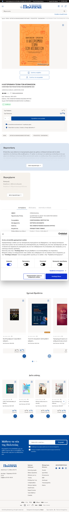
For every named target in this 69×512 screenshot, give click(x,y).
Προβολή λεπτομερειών (57, 270)
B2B (43, 477)
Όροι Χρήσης (49, 509)
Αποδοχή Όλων (56, 276)
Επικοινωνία (45, 475)
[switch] (26, 264)
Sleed (41, 509)
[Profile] (62, 6)
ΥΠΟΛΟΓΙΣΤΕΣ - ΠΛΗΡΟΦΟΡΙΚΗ (38, 18)
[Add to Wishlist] (63, 25)
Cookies (30, 495)
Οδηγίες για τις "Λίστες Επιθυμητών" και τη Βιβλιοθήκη (32, 478)
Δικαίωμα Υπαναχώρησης (46, 481)
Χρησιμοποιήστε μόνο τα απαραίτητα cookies (34, 276)
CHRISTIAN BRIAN (7, 90)
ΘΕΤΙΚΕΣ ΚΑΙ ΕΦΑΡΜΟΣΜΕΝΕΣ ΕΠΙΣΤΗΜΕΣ (20, 18)
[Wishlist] (58, 6)
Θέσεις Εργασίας (32, 472)
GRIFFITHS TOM (19, 90)
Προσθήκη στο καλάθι (38, 118)
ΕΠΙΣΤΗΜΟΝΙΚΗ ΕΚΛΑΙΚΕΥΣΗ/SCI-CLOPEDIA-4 (18, 101)
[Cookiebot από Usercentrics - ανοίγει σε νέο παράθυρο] (59, 234)
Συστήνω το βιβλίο (36, 72)
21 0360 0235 (64, 1)
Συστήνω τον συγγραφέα (36, 77)
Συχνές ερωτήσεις (45, 471)
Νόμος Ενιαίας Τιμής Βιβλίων (32, 491)
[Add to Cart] (24, 356)
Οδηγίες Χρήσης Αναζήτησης (32, 486)
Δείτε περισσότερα (34, 165)
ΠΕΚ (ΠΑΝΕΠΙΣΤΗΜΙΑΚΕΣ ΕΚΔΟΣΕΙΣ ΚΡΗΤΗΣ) (19, 98)
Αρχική (3, 18)
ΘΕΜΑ (7, 18)
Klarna (43, 485)
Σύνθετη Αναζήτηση (61, 14)
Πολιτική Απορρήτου (61, 509)
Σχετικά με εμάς (32, 470)
